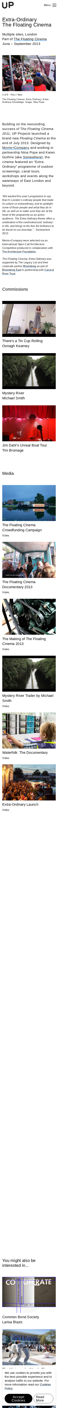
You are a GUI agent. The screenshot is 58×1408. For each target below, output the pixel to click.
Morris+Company (15, 147)
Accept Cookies (18, 1398)
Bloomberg (30, 266)
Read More (40, 1398)
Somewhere (32, 157)
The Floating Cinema (30, 39)
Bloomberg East (11, 270)
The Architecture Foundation (19, 251)
